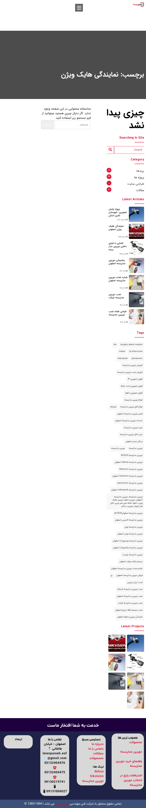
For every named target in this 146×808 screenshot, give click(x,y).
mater (122, 351)
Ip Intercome (136, 351)
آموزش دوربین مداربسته (132, 365)
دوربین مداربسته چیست (132, 554)
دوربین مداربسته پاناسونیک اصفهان (128, 547)
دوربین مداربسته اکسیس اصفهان (129, 520)
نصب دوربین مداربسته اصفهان (130, 596)
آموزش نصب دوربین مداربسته (130, 372)
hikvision (97, 776)
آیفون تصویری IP (135, 379)
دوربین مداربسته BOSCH (132, 455)
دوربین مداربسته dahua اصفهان (129, 462)
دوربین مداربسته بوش (133, 527)
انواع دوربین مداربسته (133, 400)
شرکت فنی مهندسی (74, 804)
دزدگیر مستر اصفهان (134, 441)
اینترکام (113, 406)
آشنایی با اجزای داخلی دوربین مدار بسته (118, 246)
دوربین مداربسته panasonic (130, 483)
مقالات (140, 190)
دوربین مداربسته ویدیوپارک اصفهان (128, 541)
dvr (115, 344)
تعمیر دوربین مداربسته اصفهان (130, 413)
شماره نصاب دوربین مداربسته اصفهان (118, 279)
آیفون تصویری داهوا (134, 393)
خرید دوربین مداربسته (133, 427)
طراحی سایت (135, 183)
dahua (99, 771)
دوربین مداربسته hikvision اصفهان (127, 476)
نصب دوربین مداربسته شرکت (116, 296)
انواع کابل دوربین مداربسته (131, 406)
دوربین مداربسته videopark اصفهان (127, 490)
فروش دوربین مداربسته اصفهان (129, 575)
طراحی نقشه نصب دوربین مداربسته (118, 313)
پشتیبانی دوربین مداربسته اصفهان (117, 261)
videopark (122, 358)
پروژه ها (139, 177)
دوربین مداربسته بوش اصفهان (130, 534)
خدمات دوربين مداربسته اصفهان (129, 420)
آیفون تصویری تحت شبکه (132, 386)
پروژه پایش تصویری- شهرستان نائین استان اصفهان (118, 213)
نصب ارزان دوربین (135, 582)
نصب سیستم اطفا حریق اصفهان (129, 610)
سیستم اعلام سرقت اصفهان (131, 561)
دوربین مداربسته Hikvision (131, 469)
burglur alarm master (132, 344)
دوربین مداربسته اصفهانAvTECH (128, 513)
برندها (140, 171)
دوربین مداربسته (136, 448)
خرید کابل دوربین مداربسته (131, 434)
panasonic (137, 358)
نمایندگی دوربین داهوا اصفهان (130, 617)
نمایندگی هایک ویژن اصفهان (116, 227)
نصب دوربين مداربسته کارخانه (130, 589)
